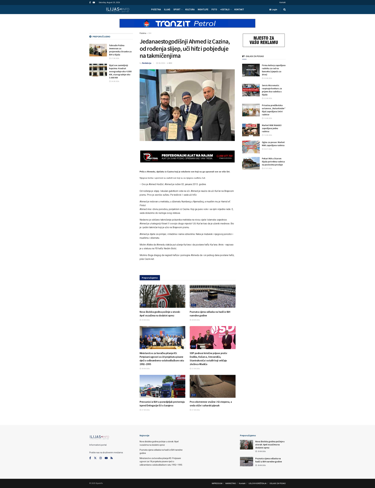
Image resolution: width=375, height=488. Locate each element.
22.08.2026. (268, 98)
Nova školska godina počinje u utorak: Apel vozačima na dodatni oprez (269, 444)
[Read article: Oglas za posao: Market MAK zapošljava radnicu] (251, 147)
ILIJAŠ (167, 9)
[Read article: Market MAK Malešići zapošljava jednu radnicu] (251, 130)
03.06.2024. (161, 63)
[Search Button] (284, 9)
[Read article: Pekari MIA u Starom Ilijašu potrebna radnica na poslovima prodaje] (251, 163)
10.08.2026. (268, 118)
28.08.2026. (195, 320)
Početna (143, 33)
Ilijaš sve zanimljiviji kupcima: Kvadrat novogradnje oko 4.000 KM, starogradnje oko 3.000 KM (120, 71)
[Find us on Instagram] (100, 458)
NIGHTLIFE (203, 9)
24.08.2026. (115, 81)
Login (274, 9)
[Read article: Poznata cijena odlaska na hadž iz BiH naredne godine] (213, 296)
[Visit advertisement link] (187, 25)
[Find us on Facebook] (90, 2)
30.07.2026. (268, 149)
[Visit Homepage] (117, 9)
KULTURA (190, 9)
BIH (150, 33)
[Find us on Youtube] (94, 2)
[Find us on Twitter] (95, 458)
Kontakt (282, 2)
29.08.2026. (145, 320)
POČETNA (156, 9)
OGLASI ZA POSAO (278, 483)
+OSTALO (225, 9)
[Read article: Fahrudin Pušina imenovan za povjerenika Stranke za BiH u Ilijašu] (98, 50)
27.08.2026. (195, 369)
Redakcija (146, 63)
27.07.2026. (268, 168)
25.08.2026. (268, 78)
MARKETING (230, 483)
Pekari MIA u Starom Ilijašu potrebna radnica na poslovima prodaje (273, 161)
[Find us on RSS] (112, 458)
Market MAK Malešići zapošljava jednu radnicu (272, 128)
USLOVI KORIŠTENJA (257, 483)
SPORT (176, 9)
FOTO (214, 9)
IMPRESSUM (217, 483)
